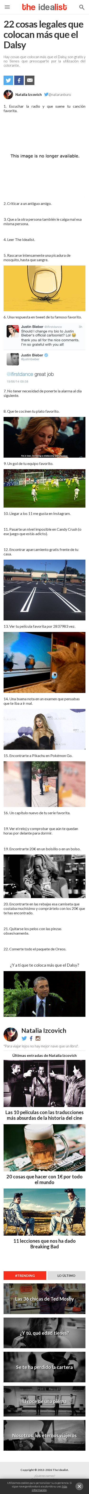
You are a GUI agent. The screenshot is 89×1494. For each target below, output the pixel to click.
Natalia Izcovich (28, 94)
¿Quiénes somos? (44, 1476)
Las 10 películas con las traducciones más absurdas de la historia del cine (44, 1115)
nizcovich (31, 1038)
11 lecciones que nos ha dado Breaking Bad (44, 1243)
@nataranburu (59, 94)
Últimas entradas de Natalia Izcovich (44, 1055)
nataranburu (38, 1038)
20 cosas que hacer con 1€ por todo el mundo (44, 1179)
